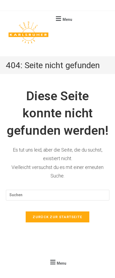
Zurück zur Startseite (57, 217)
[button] (63, 19)
